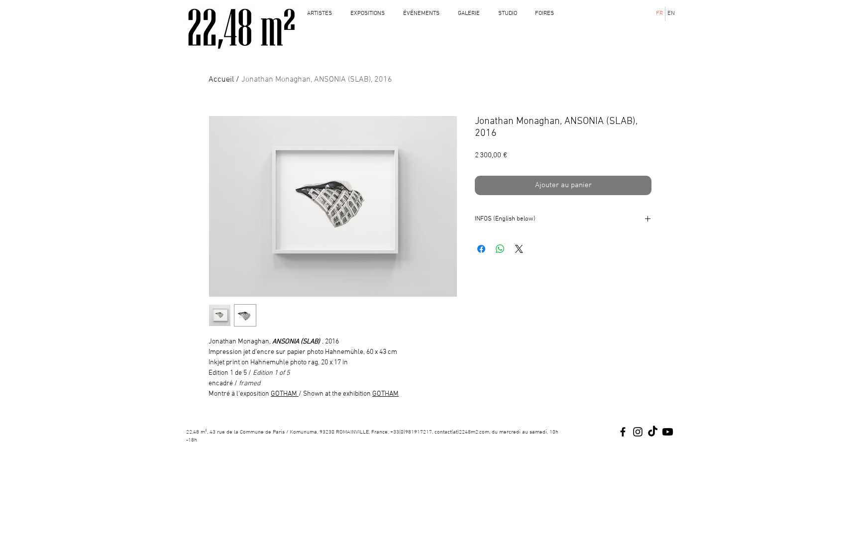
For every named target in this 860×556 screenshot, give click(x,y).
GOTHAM (284, 394)
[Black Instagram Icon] (638, 432)
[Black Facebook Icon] (623, 432)
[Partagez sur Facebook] (481, 249)
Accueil (221, 80)
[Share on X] (519, 249)
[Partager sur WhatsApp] (500, 249)
